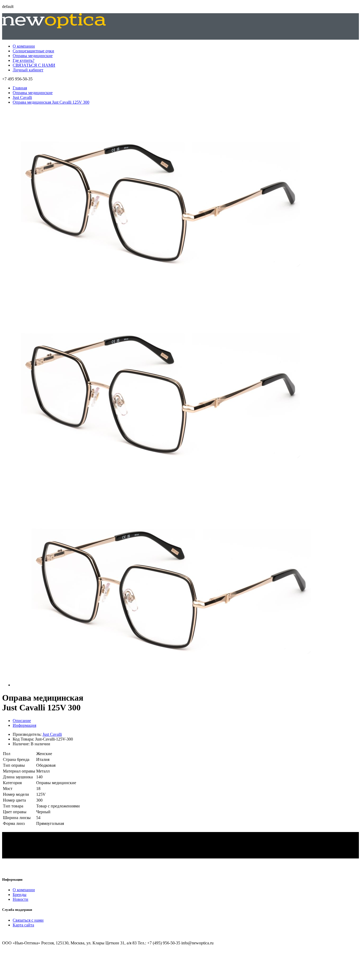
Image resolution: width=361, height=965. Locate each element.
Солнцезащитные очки (33, 51)
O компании (24, 890)
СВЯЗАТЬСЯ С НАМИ (34, 65)
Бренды (19, 894)
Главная (20, 88)
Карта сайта (23, 925)
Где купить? (23, 60)
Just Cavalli (22, 97)
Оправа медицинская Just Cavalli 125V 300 (51, 102)
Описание (22, 720)
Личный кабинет (28, 70)
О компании (24, 46)
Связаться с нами (28, 920)
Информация (24, 725)
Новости (20, 899)
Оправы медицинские (33, 55)
